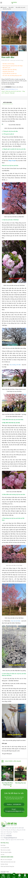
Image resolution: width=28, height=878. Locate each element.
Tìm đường (25, 877)
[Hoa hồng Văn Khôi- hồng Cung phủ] (7, 773)
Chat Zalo (19, 877)
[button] (11, 786)
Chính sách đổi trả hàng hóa (7, 866)
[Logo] (14, 2)
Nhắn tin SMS (3, 877)
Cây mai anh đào (16, 621)
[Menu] (1, 3)
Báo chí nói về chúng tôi (6, 859)
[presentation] (4, 776)
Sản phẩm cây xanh (20, 7)
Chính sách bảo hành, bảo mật (8, 862)
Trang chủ (4, 7)
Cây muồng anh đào (15, 364)
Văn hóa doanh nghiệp (6, 852)
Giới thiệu (3, 845)
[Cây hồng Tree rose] (21, 773)
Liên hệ (2, 854)
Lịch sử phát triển (5, 847)
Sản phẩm (11, 7)
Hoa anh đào (7, 57)
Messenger (8, 877)
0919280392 (27, 3)
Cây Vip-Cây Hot (7, 9)
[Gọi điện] (14, 874)
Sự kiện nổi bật (4, 864)
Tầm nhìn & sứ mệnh (5, 850)
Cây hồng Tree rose (20, 783)
